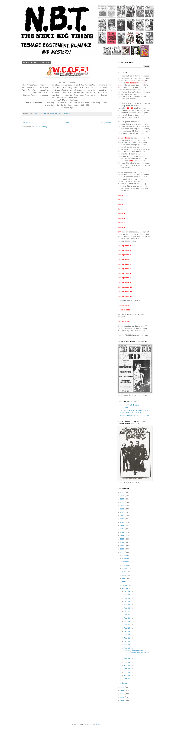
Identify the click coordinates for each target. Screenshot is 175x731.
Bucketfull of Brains (129, 405)
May (124, 579)
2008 (122, 552)
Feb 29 (127, 592)
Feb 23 (127, 608)
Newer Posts (28, 123)
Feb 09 (127, 645)
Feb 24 (127, 605)
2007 (122, 687)
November (126, 559)
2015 (122, 529)
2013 (122, 536)
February (126, 589)
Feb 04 (127, 669)
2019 (122, 516)
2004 (122, 697)
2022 (122, 506)
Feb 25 (127, 601)
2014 (122, 532)
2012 (122, 539)
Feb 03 (127, 672)
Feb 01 (127, 679)
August (125, 569)
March (125, 585)
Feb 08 (127, 648)
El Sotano (124, 408)
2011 (122, 542)
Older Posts (106, 123)
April (125, 582)
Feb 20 (127, 618)
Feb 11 (127, 638)
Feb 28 (127, 595)
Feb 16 (127, 625)
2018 (122, 519)
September (127, 565)
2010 (122, 546)
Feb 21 (127, 615)
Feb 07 (127, 659)
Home (67, 123)
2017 (122, 522)
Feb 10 (127, 641)
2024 (122, 499)
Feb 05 (127, 666)
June (124, 575)
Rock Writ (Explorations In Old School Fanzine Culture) (134, 411)
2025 (122, 496)
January (126, 683)
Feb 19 (127, 621)
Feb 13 (127, 632)
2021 (122, 509)
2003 (122, 701)
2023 (122, 502)
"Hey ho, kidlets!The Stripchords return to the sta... (137, 653)
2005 (122, 694)
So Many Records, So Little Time (134, 415)
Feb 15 (127, 628)
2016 (122, 526)
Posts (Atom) (41, 127)
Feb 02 (127, 676)
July (124, 572)
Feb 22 (127, 611)
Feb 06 (127, 662)
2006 (122, 691)
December (126, 555)
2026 (122, 492)
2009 (122, 549)
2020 (122, 512)
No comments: (65, 113)
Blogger (99, 724)
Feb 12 (127, 635)
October (126, 562)
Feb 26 (127, 598)
